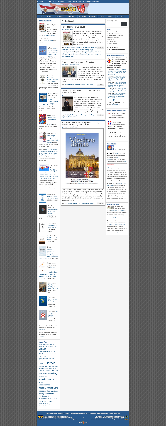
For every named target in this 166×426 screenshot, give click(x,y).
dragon (76, 115)
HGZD (47, 366)
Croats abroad (68, 203)
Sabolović (84, 54)
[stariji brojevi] (117, 100)
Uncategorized (75, 64)
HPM (54, 368)
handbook (86, 49)
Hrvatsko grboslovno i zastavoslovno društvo (54, 1)
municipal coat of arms (46, 380)
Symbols (101, 16)
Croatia (92, 47)
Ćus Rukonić (42, 406)
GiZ (72, 29)
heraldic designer (91, 115)
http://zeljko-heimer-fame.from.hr (114, 167)
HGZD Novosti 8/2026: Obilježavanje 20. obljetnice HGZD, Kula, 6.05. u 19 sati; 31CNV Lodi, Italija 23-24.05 (117, 72)
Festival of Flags (54, 354)
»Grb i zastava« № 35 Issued (73, 27)
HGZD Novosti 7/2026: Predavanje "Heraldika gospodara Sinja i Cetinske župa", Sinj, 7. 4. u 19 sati (117, 78)
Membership (82, 16)
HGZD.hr (117, 149)
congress (51, 346)
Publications (74, 127)
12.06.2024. (66, 29)
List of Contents (48, 40)
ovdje (117, 157)
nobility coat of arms (93, 53)
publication (79, 54)
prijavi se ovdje (116, 104)
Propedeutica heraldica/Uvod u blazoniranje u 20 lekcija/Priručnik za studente (53, 52)
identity (48, 370)
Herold (77, 84)
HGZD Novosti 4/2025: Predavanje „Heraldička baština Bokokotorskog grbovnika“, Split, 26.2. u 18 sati (117, 95)
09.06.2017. (66, 95)
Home (42, 16)
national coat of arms (48, 388)
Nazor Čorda (54, 391)
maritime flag (43, 373)
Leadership (70, 16)
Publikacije (42, 329)
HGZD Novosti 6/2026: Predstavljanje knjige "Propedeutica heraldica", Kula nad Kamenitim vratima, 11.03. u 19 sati (117, 84)
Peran (74, 54)
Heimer (91, 49)
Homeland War (65, 51)
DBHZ (67, 49)
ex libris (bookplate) (70, 84)
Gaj (78, 49)
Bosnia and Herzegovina (45, 344)
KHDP (52, 370)
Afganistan (67, 47)
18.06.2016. (66, 127)
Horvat (76, 51)
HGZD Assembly (53, 366)
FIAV (44, 356)
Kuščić (91, 51)
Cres (55, 346)
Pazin (66, 54)
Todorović (67, 56)
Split (55, 399)
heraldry (41, 366)
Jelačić (80, 51)
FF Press (72, 49)
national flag (84, 53)
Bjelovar (85, 47)
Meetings (73, 95)
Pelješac (70, 54)
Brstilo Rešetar (43, 346)
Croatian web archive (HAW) (114, 232)
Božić (54, 344)
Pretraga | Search (112, 20)
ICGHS (40, 370)
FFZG (76, 49)
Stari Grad (90, 54)
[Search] (124, 24)
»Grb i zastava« (60, 16)
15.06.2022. (66, 64)
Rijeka (52, 399)
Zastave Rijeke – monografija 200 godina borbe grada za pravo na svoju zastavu (52, 121)
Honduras (71, 51)
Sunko (95, 54)
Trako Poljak (42, 401)
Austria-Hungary (74, 47)
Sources (109, 16)
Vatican (88, 203)
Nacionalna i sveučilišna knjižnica (118, 210)
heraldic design (82, 115)
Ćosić (88, 47)
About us (50, 16)
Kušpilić (95, 51)
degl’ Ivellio (71, 115)
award (80, 47)
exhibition (46, 354)
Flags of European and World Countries (46, 359)
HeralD (116, 153)
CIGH (126, 419)
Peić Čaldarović (44, 396)
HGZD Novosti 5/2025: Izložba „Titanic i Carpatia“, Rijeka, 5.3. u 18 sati (117, 90)
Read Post (100, 47)
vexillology (42, 404)
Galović (82, 49)
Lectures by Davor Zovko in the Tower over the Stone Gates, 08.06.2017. (81, 91)
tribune (49, 401)
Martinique (67, 53)
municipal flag (44, 385)
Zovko (72, 56)
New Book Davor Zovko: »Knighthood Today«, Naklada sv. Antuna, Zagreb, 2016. (80, 123)
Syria (63, 56)
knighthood (86, 51)
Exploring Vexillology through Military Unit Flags (53, 286)
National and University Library (117, 224)
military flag (77, 53)
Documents (92, 16)
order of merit (82, 203)
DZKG (41, 354)
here (125, 161)
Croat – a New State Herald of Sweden (78, 62)
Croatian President (44, 351)
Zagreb (49, 404)
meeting (72, 53)
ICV (44, 370)
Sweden (99, 54)
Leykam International (49, 35)
